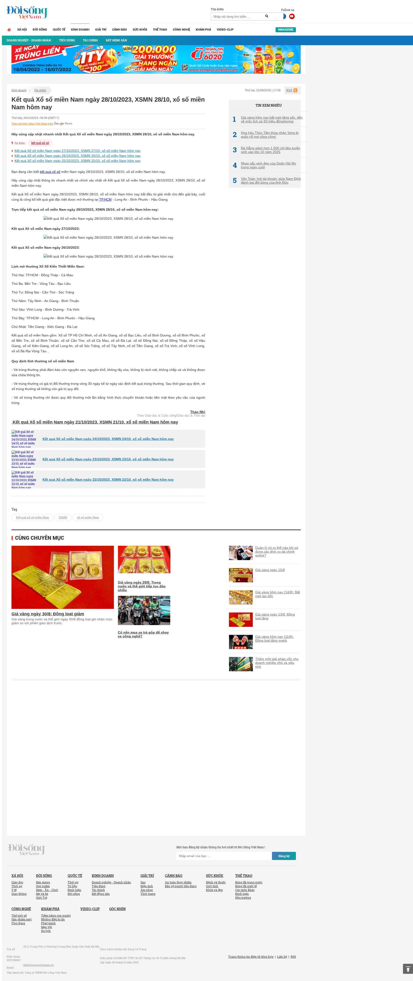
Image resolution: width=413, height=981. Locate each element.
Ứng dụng (18, 923)
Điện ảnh (147, 886)
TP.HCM (105, 199)
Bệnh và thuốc (216, 882)
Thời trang (148, 894)
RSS (289, 90)
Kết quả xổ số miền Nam (32, 517)
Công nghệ (181, 29)
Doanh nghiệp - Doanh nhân (111, 882)
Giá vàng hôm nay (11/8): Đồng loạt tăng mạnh (274, 638)
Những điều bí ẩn (53, 919)
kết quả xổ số (40, 143)
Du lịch (46, 931)
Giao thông (19, 894)
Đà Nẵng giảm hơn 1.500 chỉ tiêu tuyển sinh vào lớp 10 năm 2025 (266, 150)
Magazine (285, 29)
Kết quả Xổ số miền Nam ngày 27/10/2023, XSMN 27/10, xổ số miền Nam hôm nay (78, 151)
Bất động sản (101, 894)
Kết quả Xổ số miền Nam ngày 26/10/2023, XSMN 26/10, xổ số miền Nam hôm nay (78, 156)
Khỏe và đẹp (214, 890)
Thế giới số (19, 915)
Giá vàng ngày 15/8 (270, 570)
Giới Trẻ (41, 897)
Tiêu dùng (98, 886)
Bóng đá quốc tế (246, 886)
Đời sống (40, 29)
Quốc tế (59, 29)
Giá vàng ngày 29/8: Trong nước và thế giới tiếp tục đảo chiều (142, 586)
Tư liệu (72, 886)
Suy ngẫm (43, 886)
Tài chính (40, 90)
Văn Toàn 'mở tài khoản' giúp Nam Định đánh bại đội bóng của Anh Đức (267, 180)
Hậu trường (243, 897)
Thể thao (160, 29)
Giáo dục (17, 882)
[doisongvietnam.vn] (26, 850)
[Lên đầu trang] (408, 969)
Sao (143, 882)
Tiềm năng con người (56, 915)
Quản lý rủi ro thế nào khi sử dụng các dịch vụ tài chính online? (276, 551)
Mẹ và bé (42, 894)
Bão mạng (43, 882)
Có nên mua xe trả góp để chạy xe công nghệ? (143, 634)
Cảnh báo (119, 29)
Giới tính (212, 886)
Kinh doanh (80, 29)
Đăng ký (284, 856)
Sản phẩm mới (21, 919)
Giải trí (100, 29)
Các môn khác (245, 890)
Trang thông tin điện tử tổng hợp (250, 957)
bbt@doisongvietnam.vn (38, 965)
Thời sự (16, 886)
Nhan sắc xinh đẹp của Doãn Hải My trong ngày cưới (264, 165)
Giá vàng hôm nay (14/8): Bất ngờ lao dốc (277, 594)
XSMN (63, 517)
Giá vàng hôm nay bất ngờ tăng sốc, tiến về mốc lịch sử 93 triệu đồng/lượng (268, 119)
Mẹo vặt (46, 927)
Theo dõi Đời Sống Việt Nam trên (32, 123)
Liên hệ (282, 957)
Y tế (13, 890)
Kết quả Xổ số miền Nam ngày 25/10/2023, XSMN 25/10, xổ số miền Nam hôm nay (78, 161)
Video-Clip (225, 29)
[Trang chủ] (9, 29)
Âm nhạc (147, 890)
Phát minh (48, 923)
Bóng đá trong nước (248, 882)
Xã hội (22, 29)
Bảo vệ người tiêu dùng (180, 886)
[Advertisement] (265, 271)
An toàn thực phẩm (178, 882)
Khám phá (203, 29)
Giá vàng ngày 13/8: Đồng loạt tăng (275, 616)
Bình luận (74, 890)
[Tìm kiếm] (267, 16)
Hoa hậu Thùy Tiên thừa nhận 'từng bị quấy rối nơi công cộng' (266, 134)
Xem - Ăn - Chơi (47, 890)
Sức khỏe (140, 29)
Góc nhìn (117, 909)
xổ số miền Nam (88, 517)
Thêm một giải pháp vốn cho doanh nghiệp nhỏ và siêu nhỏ (277, 662)
